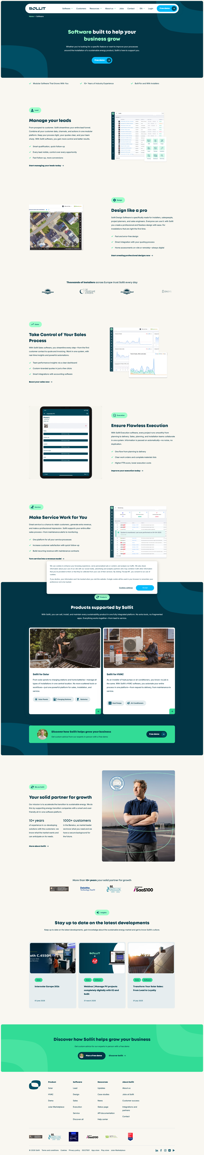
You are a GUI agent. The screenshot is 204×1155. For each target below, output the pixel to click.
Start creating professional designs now (130, 256)
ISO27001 (86, 1150)
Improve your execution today (125, 471)
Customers (81, 8)
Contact (130, 8)
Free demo (165, 8)
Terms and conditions (50, 1150)
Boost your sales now (39, 382)
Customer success (130, 1100)
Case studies (103, 1094)
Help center (103, 1119)
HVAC (50, 1094)
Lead (75, 1088)
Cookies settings (126, 588)
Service (76, 1113)
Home (31, 16)
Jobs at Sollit (128, 1094)
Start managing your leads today (45, 166)
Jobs (121, 8)
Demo (50, 1100)
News (100, 1100)
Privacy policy (74, 1150)
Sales (75, 1100)
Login (150, 8)
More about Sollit (37, 846)
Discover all (78, 1119)
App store (95, 1150)
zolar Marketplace (56, 1107)
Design (76, 1094)
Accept (145, 588)
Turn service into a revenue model (45, 559)
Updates (101, 1088)
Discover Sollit (116, 1056)
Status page (103, 1107)
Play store (105, 1150)
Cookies (64, 1150)
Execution (77, 1107)
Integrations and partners (129, 1108)
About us (126, 1088)
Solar (50, 1088)
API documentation (106, 1113)
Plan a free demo (94, 1056)
